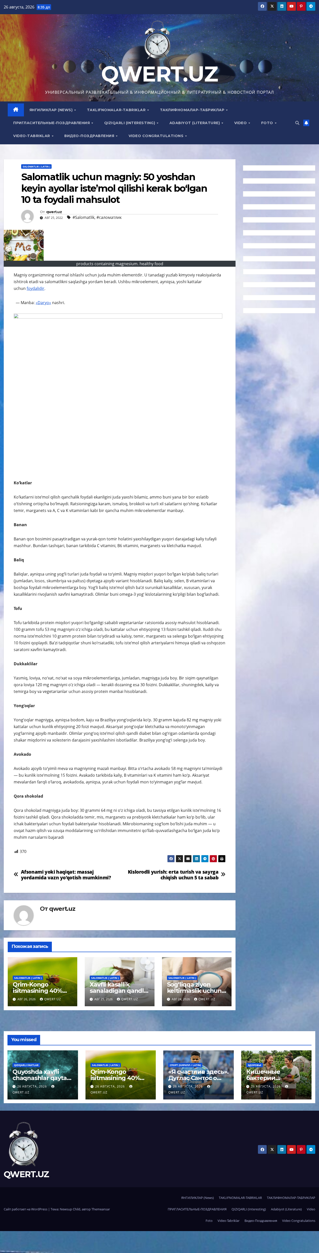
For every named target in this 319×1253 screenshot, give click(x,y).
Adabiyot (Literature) (195, 123)
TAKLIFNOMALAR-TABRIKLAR (117, 110)
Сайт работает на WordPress (26, 1209)
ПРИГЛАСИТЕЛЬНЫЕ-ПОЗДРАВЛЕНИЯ (52, 123)
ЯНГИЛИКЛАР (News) (51, 110)
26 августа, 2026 (32, 1086)
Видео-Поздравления (89, 136)
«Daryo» (43, 302)
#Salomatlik (83, 217)
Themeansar (100, 1209)
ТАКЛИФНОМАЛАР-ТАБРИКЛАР (193, 110)
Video (241, 123)
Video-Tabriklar (32, 136)
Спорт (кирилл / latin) (185, 1065)
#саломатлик (109, 217)
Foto (267, 123)
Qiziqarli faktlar (26, 1065)
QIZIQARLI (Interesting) (130, 123)
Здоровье (254, 1065)
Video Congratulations (157, 136)
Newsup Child (70, 1209)
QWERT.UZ (159, 74)
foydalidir (35, 288)
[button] (297, 123)
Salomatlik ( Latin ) (36, 166)
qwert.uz (54, 212)
